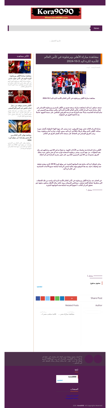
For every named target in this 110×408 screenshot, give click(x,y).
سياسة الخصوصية (72, 398)
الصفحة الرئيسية (95, 67)
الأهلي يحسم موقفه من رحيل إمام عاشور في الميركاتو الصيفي (19, 106)
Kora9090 (80, 405)
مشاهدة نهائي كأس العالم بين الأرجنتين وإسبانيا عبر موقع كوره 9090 (19, 137)
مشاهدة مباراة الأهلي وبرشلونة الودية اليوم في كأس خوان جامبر (19, 77)
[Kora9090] (56, 13)
